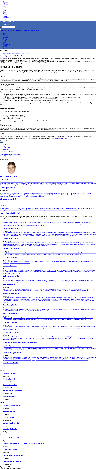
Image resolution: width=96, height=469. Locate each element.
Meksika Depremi (9, 379)
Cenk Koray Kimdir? (9, 417)
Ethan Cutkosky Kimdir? (11, 322)
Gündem (5, 2)
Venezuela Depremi (9, 396)
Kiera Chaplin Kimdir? (10, 429)
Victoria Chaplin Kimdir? (11, 423)
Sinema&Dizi (6, 14)
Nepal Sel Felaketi (9, 373)
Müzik (4, 10)
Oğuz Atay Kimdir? (7, 156)
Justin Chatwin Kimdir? (10, 213)
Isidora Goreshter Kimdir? (8, 199)
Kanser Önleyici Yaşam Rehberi (13, 390)
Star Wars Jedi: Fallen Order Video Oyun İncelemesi (16, 53)
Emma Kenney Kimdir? (10, 313)
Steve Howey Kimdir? (10, 305)
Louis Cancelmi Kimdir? (10, 363)
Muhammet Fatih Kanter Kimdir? (11, 154)
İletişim (5, 19)
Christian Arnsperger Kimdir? (12, 461)
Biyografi (5, 3)
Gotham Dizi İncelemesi (11, 332)
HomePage (6, 24)
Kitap (4, 7)
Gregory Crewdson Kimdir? (12, 405)
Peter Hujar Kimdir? (9, 411)
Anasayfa (2, 56)
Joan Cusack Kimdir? (9, 266)
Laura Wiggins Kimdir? (7, 188)
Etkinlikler (6, 6)
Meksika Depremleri (10, 385)
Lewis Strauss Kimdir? (10, 450)
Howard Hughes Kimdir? (11, 438)
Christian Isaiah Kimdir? (11, 276)
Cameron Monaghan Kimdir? (12, 353)
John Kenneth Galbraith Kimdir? (13, 455)
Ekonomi (5, 4)
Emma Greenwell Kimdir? (8, 176)
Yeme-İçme (6, 17)
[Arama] (0, 27)
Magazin (5, 9)
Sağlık (4, 12)
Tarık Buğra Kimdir (10, 151)
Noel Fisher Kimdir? (9, 285)
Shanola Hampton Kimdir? (11, 293)
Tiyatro (5, 16)
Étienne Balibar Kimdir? (61, 138)
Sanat (4, 13)
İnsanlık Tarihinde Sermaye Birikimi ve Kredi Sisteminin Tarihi (23, 444)
